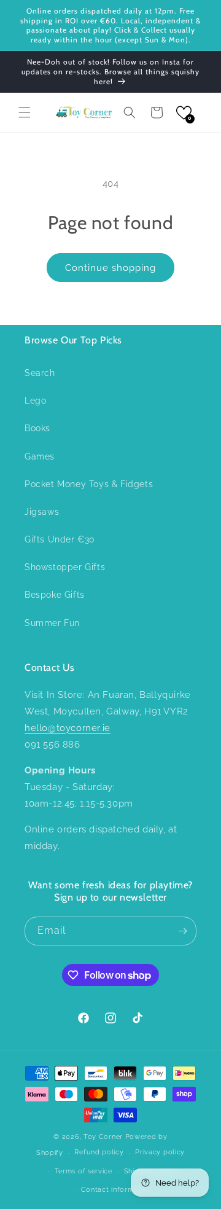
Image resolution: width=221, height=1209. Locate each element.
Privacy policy (160, 1152)
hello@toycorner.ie (67, 728)
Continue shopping (110, 267)
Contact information (116, 1190)
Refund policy (98, 1152)
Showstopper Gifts (65, 567)
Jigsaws (42, 512)
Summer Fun (52, 623)
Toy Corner (103, 1137)
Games (40, 456)
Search (40, 373)
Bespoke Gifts (55, 595)
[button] (24, 112)
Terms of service (83, 1171)
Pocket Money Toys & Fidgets (89, 484)
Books (37, 428)
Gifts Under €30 (60, 539)
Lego (35, 400)
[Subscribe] (182, 931)
